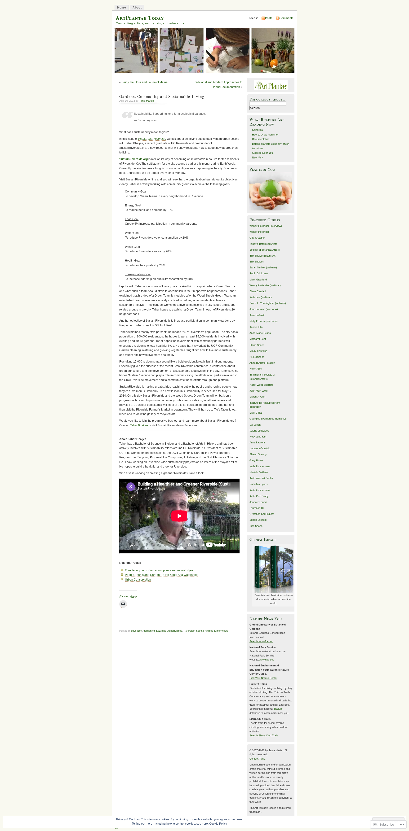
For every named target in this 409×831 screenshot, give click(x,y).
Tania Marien (146, 100)
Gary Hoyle (256, 460)
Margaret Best (257, 338)
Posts (268, 18)
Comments (286, 18)
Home (121, 7)
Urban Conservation (138, 579)
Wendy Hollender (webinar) (265, 285)
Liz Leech (255, 424)
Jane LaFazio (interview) (263, 309)
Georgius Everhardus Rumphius (268, 418)
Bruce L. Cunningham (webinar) (267, 303)
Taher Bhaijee (139, 425)
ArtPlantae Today (140, 17)
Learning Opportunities (169, 630)
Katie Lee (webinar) (260, 297)
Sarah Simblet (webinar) (263, 267)
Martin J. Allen (257, 396)
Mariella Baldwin (258, 472)
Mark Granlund (258, 279)
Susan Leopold (258, 519)
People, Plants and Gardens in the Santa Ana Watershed (161, 575)
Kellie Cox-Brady (259, 496)
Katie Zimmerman (259, 466)
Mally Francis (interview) (263, 321)
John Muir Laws (258, 390)
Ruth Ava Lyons (258, 484)
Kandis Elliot (256, 327)
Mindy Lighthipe (258, 351)
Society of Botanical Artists (264, 249)
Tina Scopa (255, 526)
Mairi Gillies (255, 412)
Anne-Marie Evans (260, 333)
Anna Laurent (257, 442)
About (137, 7)
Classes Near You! (263, 152)
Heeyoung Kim (257, 436)
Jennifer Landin (258, 502)
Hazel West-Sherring (261, 384)
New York (257, 157)
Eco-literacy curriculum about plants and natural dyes (159, 570)
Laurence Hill (256, 508)
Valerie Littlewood (259, 430)
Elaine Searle (256, 345)
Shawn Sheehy (258, 454)
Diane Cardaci (257, 291)
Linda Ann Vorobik (259, 448)
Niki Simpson (256, 356)
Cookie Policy (218, 823)
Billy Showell (256, 261)
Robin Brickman (258, 273)
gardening (149, 630)
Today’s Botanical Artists (263, 243)
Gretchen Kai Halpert (261, 513)
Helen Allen (255, 368)
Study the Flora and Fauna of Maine (145, 82)
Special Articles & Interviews (212, 630)
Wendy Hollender (259, 231)
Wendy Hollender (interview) (265, 225)
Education (136, 630)
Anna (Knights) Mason (262, 362)
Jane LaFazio (257, 315)
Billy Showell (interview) (262, 255)
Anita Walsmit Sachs (261, 478)
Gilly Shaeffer (257, 237)
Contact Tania (257, 758)
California (257, 129)
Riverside (189, 630)
